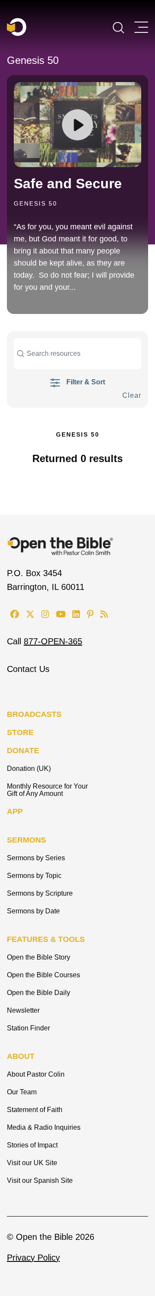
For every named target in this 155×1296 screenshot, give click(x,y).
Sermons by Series (36, 858)
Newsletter (23, 1010)
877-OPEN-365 (53, 641)
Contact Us (28, 669)
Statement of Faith (34, 1109)
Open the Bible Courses (43, 975)
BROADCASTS (34, 714)
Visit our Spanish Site (40, 1180)
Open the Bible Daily (38, 992)
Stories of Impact (32, 1145)
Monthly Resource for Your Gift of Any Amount (47, 790)
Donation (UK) (29, 768)
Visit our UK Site (32, 1162)
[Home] (16, 27)
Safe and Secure (68, 183)
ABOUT (20, 1056)
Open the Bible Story (38, 957)
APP (15, 811)
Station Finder (28, 1028)
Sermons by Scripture (40, 893)
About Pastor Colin (36, 1074)
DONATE (23, 750)
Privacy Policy (33, 1257)
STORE (20, 732)
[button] (118, 26)
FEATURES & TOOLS (46, 939)
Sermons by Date (33, 911)
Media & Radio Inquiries (44, 1127)
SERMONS (26, 840)
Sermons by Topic (34, 875)
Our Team (22, 1092)
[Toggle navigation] (141, 27)
